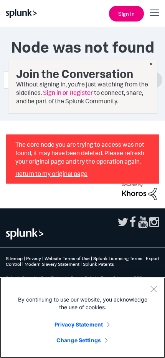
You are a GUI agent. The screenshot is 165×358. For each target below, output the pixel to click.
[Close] (153, 289)
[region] (82, 317)
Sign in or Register (68, 92)
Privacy (33, 258)
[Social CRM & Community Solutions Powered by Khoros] (139, 191)
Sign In (126, 13)
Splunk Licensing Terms (117, 258)
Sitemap (14, 258)
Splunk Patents (98, 264)
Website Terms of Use (67, 258)
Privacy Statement (78, 324)
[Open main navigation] (154, 12)
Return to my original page (51, 173)
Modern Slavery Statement (52, 264)
